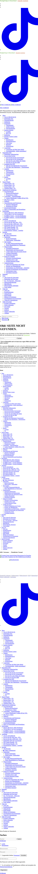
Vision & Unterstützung (10, 300)
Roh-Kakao (6, 211)
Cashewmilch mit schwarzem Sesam (16, 251)
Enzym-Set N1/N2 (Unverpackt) (15, 157)
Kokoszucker (9, 146)
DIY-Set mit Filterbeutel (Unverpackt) (16, 165)
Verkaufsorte (7, 293)
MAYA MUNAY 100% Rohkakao (14, 212)
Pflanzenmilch (8, 247)
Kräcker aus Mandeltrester (13, 266)
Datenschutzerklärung (6, 867)
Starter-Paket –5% (9, 183)
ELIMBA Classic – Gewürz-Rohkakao (15, 216)
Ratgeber (5, 274)
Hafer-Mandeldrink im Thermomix (15, 245)
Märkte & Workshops (10, 297)
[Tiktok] (20, 49)
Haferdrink (7, 237)
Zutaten (6, 138)
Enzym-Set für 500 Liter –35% (12, 222)
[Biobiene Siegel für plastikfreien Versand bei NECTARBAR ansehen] (15, 557)
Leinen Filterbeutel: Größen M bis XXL (17, 198)
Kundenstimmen (8, 292)
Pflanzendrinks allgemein (11, 285)
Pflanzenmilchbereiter (10, 282)
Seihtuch (6, 201)
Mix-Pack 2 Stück (9, 199)
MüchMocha (7, 284)
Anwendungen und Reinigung (12, 203)
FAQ (4, 276)
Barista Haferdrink (11, 238)
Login (3, 844)
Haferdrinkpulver (11, 141)
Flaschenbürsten (10, 128)
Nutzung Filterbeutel (11, 204)
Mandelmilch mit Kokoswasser (14, 250)
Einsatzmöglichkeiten (10, 208)
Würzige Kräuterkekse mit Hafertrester (17, 269)
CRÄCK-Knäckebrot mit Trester (15, 264)
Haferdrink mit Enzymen (11, 279)
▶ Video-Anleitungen (10, 235)
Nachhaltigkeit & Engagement (12, 298)
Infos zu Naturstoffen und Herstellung (14, 209)
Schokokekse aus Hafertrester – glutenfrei (17, 268)
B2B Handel (7, 295)
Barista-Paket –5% (9, 185)
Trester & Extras (8, 263)
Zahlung (6, 310)
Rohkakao (7, 135)
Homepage (27, 335)
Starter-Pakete (6, 182)
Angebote (5, 219)
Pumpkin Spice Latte (12, 259)
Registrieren (5, 845)
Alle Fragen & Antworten (11, 277)
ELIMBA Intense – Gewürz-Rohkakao (15, 217)
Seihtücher (7, 122)
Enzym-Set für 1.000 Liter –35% (13, 224)
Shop (4, 115)
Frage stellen (7, 287)
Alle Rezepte (7, 233)
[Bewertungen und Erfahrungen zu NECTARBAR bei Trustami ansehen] (15, 555)
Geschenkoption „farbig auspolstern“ (16, 151)
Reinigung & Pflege (11, 206)
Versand (6, 308)
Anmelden (23, 855)
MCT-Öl (8, 133)
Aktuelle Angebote (23, 1)
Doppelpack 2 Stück (11, 195)
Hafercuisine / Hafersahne (13, 240)
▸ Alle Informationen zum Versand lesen (10, 572)
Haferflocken (9, 140)
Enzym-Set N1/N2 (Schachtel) (14, 159)
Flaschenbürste (10, 174)
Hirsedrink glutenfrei (12, 255)
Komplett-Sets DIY (9, 164)
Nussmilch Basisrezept (12, 248)
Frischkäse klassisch (11, 272)
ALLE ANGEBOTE (10, 221)
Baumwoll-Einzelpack (12, 193)
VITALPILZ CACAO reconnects (13, 214)
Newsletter (7, 306)
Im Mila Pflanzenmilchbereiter (14, 243)
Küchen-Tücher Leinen (10, 136)
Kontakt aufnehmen (9, 303)
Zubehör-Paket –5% (9, 188)
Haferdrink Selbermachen (11, 154)
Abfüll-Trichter (10, 127)
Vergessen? (17, 855)
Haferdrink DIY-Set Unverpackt (13, 225)
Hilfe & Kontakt (7, 302)
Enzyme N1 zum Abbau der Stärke (16, 161)
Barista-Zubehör (8, 130)
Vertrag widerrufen (9, 311)
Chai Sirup (9, 143)
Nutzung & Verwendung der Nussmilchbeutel (24, 365)
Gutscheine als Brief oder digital (15, 149)
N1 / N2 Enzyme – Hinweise (12, 281)
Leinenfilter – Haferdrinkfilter (12, 196)
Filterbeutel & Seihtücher (10, 190)
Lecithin (8, 131)
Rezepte (5, 232)
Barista (6, 177)
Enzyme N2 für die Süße (13, 162)
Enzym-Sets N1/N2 (9, 156)
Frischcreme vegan (11, 271)
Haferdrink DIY (7, 152)
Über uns (5, 289)
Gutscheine (7, 148)
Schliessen (3, 873)
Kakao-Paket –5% (9, 187)
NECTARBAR (4, 108)
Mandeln (8, 144)
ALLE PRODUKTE (10, 117)
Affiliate (6, 313)
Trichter (8, 175)
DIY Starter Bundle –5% (11, 227)
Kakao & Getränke (9, 256)
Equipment (7, 123)
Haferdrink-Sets (8, 118)
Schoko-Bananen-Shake (13, 261)
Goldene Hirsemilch (11, 253)
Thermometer (10, 125)
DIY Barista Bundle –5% (11, 229)
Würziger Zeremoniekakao (13, 258)
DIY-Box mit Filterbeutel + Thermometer (17, 167)
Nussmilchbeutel (9, 120)
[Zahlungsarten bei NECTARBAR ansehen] (14, 559)
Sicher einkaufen (9, 305)
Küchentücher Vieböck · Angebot (13, 230)
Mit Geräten (7, 242)
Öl (6, 180)
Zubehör (6, 169)
